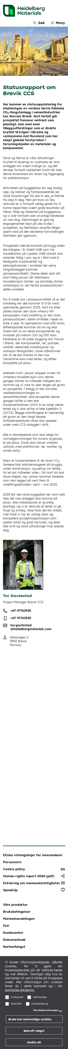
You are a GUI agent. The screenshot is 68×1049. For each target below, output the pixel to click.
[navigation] (63, 869)
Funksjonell (17, 996)
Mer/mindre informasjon (45, 1010)
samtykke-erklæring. (20, 990)
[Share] (63, 876)
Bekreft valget (34, 1031)
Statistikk (16, 1003)
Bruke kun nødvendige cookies (30, 1019)
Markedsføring (39, 1003)
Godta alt (34, 1042)
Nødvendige (40, 996)
